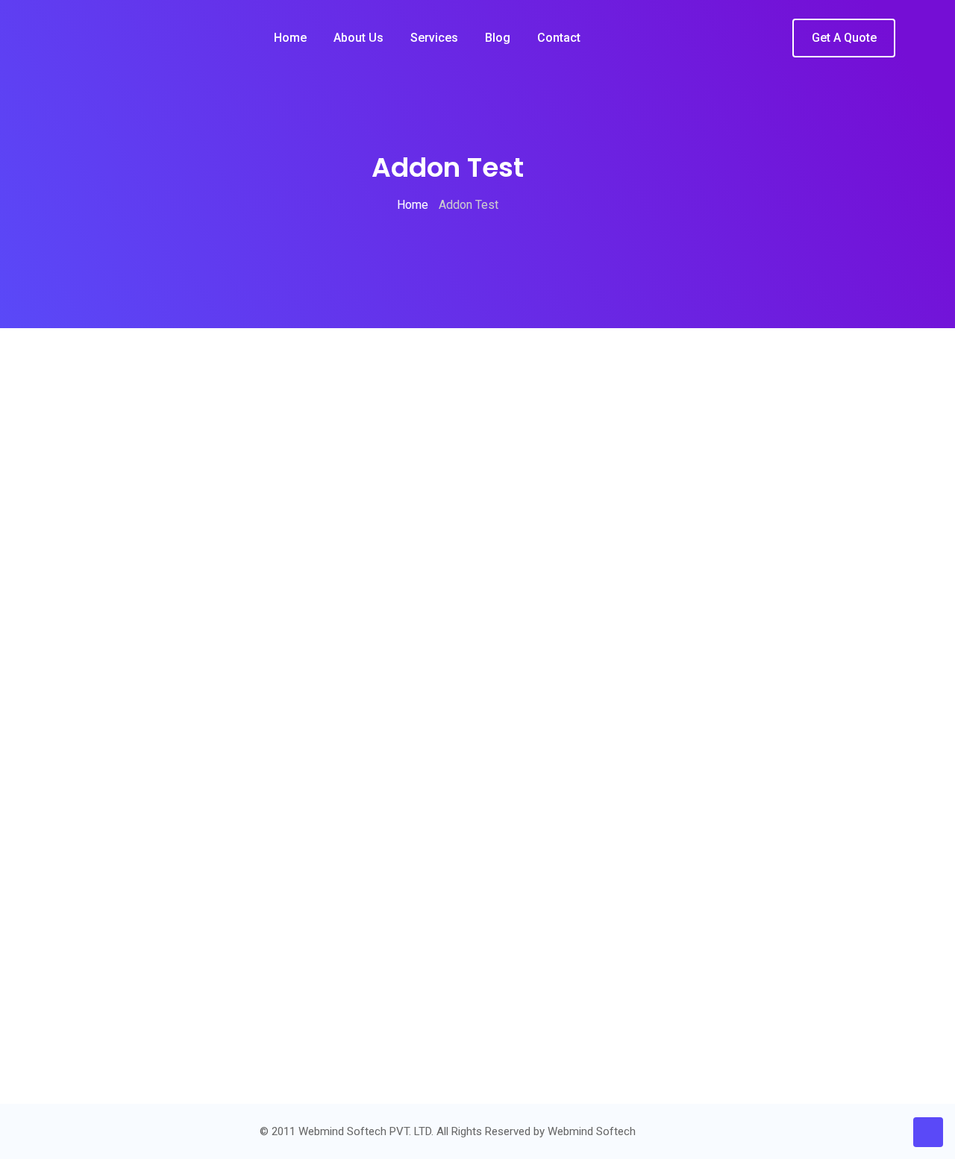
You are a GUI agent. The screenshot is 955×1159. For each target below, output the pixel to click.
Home (290, 38)
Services (434, 38)
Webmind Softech (592, 1131)
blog (497, 38)
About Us (358, 38)
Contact (558, 38)
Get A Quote (844, 38)
